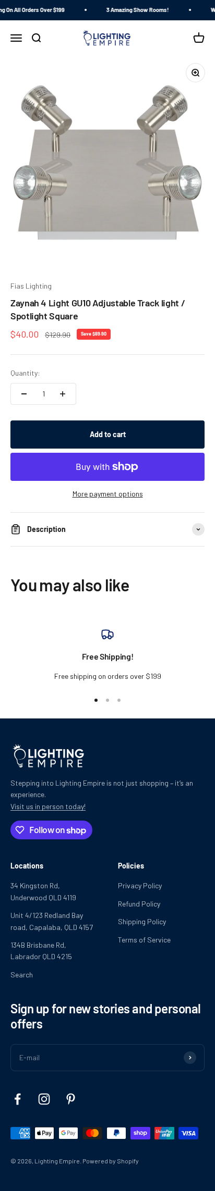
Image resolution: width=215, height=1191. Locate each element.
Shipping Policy (142, 921)
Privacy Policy (140, 885)
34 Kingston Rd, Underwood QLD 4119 (43, 891)
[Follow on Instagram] (44, 1099)
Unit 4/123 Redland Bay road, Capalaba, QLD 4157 (51, 921)
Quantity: (25, 372)
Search (21, 974)
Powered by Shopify (110, 1160)
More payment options (108, 493)
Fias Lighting (31, 285)
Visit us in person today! (48, 806)
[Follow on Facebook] (17, 1099)
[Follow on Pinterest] (71, 1099)
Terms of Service (144, 939)
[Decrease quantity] (24, 393)
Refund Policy (139, 903)
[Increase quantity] (63, 393)
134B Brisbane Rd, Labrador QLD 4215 (41, 950)
